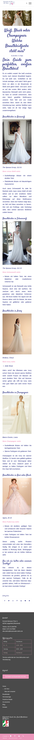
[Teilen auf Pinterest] (17, 600)
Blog (4, 704)
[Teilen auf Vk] (25, 600)
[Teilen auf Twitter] (9, 600)
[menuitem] (26, 3)
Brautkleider (6, 694)
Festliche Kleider (7, 699)
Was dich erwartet (10, 691)
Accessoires (6, 702)
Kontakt (5, 707)
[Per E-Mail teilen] (29, 600)
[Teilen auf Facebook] (5, 600)
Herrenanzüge (7, 697)
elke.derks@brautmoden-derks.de (13, 631)
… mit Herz (6, 689)
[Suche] (26, 3)
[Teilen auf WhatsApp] (13, 600)
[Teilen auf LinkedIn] (21, 600)
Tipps (21, 55)
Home (4, 686)
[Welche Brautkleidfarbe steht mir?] (17, 18)
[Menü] (29, 3)
